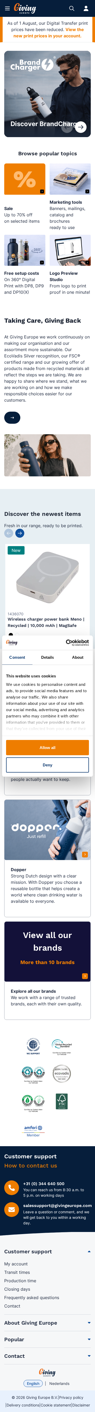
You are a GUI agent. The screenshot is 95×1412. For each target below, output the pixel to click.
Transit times (17, 1272)
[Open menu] (7, 8)
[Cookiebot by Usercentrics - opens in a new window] (67, 642)
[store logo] (47, 1372)
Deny (47, 764)
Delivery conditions (23, 1405)
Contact (12, 1306)
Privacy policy (71, 1397)
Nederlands (59, 1383)
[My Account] (86, 8)
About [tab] (78, 657)
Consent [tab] (17, 657)
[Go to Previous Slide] (67, 127)
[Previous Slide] (8, 533)
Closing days (17, 1289)
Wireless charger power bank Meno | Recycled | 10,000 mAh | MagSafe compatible (46, 625)
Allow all (48, 747)
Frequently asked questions (31, 1297)
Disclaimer (81, 1405)
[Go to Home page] (25, 8)
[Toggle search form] (72, 8)
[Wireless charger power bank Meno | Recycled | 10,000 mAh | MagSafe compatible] (47, 577)
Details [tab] (47, 657)
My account (16, 1263)
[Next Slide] (19, 533)
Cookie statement (56, 1405)
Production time (20, 1280)
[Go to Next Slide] (81, 127)
